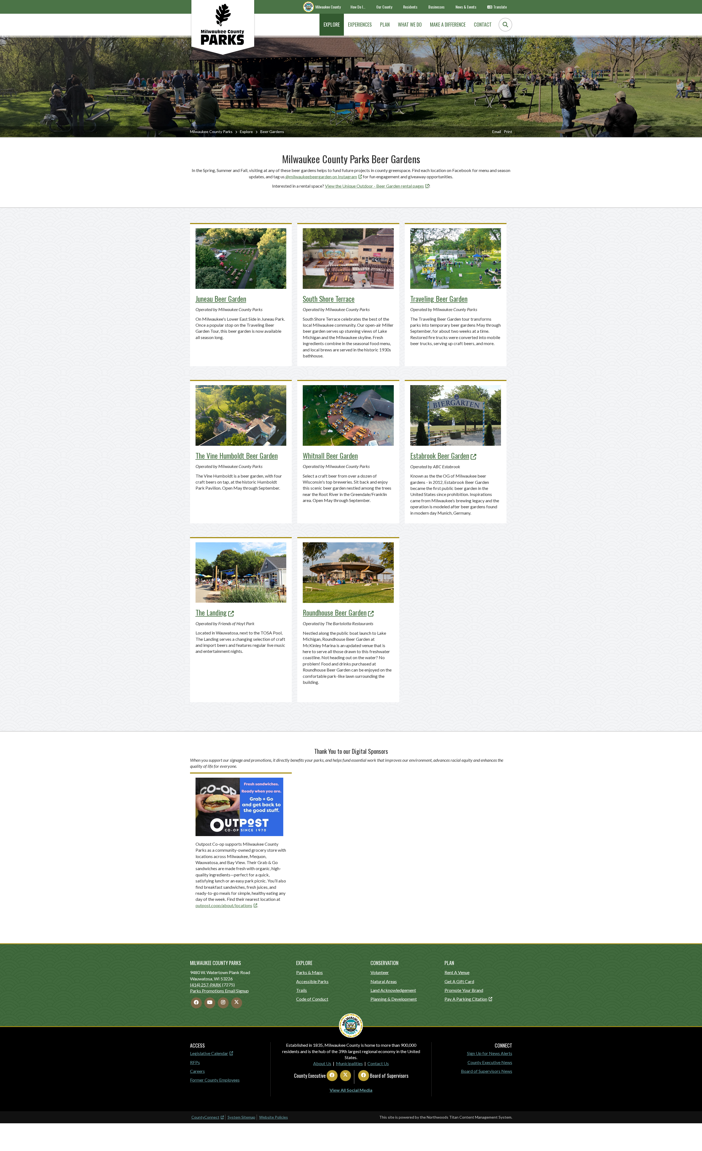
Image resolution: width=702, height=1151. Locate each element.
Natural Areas (383, 981)
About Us (322, 1063)
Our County (384, 7)
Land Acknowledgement (393, 990)
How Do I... (357, 7)
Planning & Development (393, 999)
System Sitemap (241, 1117)
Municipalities (349, 1063)
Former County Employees (215, 1079)
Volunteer (379, 972)
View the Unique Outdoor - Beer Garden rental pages (374, 185)
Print (508, 131)
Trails (301, 990)
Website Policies (273, 1117)
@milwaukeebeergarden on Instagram (321, 176)
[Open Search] (505, 25)
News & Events (465, 7)
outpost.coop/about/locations (224, 905)
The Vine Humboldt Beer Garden (237, 455)
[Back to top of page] (690, 1138)
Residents (410, 7)
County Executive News (490, 1062)
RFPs (195, 1062)
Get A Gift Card (459, 981)
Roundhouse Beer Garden (335, 612)
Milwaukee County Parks (211, 131)
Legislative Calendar (209, 1053)
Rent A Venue (457, 972)
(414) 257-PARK (205, 984)
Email (496, 131)
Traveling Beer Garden (439, 298)
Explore (246, 131)
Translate (500, 7)
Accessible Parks (312, 981)
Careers (197, 1071)
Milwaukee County (328, 7)
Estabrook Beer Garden (439, 455)
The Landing (211, 612)
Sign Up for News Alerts (489, 1053)
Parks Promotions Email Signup (219, 990)
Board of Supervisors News (486, 1071)
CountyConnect (205, 1117)
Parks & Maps (309, 972)
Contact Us (378, 1063)
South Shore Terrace (329, 298)
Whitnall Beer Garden (330, 455)
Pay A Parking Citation (466, 999)
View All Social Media (351, 1090)
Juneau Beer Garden (221, 298)
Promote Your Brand (464, 990)
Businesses (436, 7)
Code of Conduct (312, 999)
